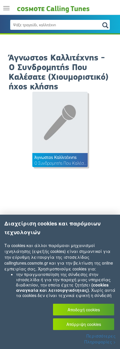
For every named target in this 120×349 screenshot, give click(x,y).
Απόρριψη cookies (83, 324)
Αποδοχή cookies (84, 309)
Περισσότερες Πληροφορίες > (100, 339)
